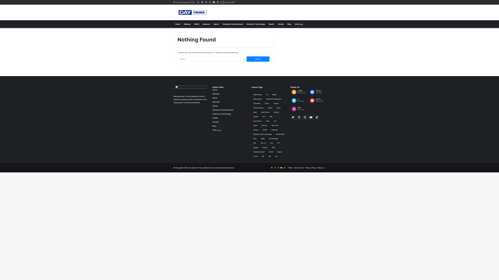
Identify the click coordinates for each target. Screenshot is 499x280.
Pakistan (187, 24)
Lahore (255, 130)
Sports (216, 24)
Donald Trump (258, 108)
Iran (275, 121)
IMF (271, 117)
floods (270, 108)
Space (279, 152)
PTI (278, 143)
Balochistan (257, 99)
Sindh (271, 152)
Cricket (276, 103)
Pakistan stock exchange (262, 134)
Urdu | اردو (299, 24)
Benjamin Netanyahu (273, 99)
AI (267, 95)
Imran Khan (257, 121)
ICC (263, 117)
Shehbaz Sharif (258, 152)
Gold (255, 112)
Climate (281, 24)
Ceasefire (256, 103)
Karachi (264, 125)
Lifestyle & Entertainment (233, 24)
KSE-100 (275, 125)
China (267, 103)
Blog (289, 24)
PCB (255, 139)
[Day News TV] (192, 12)
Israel (255, 125)
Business (206, 24)
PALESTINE (280, 134)
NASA (265, 130)
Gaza (279, 108)
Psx (271, 143)
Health (271, 24)
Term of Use (299, 168)
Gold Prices (265, 112)
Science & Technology (256, 24)
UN (269, 156)
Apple (274, 95)
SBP (273, 147)
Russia (265, 147)
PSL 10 (263, 143)
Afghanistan (257, 95)
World (196, 24)
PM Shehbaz (273, 139)
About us (321, 168)
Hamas (276, 112)
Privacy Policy (310, 168)
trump (255, 156)
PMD (263, 139)
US (276, 156)
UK (263, 156)
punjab (255, 147)
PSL (254, 143)
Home (177, 24)
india (267, 121)
